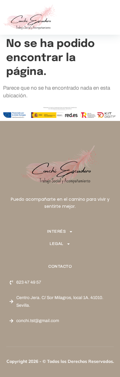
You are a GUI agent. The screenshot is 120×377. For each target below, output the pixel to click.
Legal (56, 244)
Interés (56, 231)
